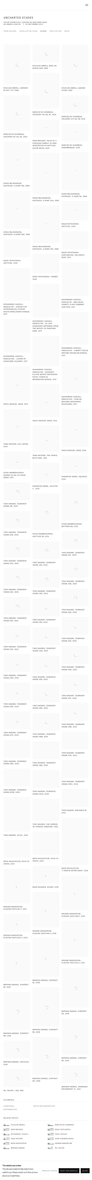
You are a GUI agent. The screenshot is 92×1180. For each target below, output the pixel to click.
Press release (10, 31)
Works (43, 31)
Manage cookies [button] (49, 1171)
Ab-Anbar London (12, 24)
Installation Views (28, 31)
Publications (55, 31)
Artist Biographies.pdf (44, 1106)
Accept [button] (85, 1171)
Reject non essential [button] (69, 1171)
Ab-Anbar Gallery (16, 5)
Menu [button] (86, 5)
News (67, 31)
